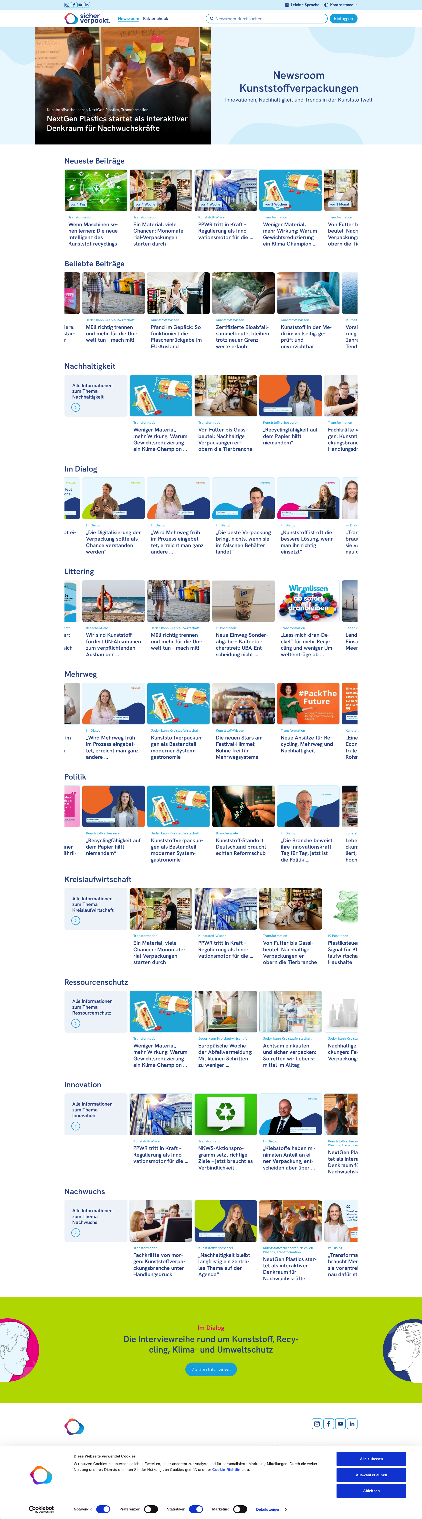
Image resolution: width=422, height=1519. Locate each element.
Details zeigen (268, 1509)
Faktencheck (155, 18)
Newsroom (128, 18)
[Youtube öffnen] (80, 5)
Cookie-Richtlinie (228, 1470)
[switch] (151, 1509)
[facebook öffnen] (74, 5)
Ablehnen (371, 1491)
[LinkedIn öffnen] (87, 5)
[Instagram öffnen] (67, 5)
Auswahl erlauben (371, 1475)
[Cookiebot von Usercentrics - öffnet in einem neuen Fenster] (41, 1509)
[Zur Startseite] (87, 18)
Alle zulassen (371, 1459)
